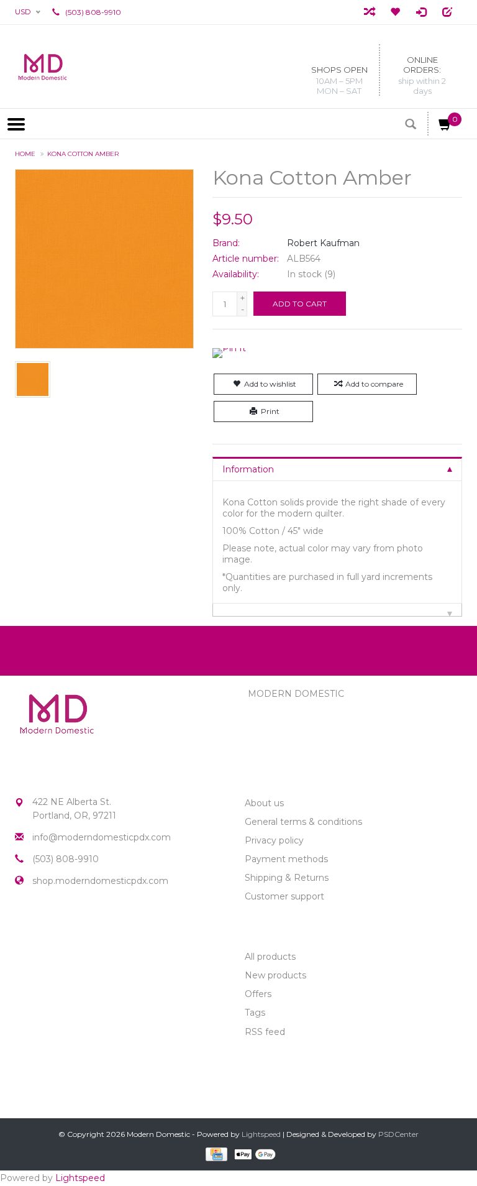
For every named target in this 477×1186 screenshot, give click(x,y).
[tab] (337, 469)
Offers (258, 994)
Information (248, 469)
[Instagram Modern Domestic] (47, 925)
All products (270, 956)
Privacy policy (274, 840)
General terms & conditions (303, 821)
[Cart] (445, 126)
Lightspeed (261, 1134)
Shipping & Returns (287, 877)
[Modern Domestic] (42, 66)
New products (275, 975)
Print (270, 411)
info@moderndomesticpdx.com (101, 837)
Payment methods (286, 859)
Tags (255, 1012)
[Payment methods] (215, 1153)
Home (25, 154)
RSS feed (265, 1031)
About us (264, 803)
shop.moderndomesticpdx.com (100, 880)
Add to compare (374, 383)
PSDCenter (398, 1134)
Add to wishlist (270, 383)
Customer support (284, 896)
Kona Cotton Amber (83, 154)
